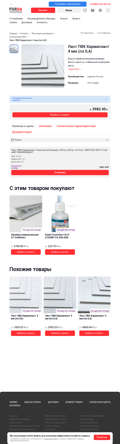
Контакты (42, 22)
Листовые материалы (42, 33)
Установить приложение (67, 4)
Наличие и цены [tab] (23, 126)
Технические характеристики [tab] (76, 126)
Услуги (63, 18)
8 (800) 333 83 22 (100, 4)
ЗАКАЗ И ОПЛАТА (32, 402)
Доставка (27, 22)
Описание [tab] (45, 126)
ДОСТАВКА (53, 402)
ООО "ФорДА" (93, 83)
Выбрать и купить (60, 115)
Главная (13, 33)
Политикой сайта (51, 439)
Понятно (102, 437)
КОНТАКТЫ (15, 405)
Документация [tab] (22, 132)
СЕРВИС (13, 402)
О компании (16, 18)
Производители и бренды (41, 18)
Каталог (24, 33)
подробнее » (74, 69)
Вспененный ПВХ (18, 37)
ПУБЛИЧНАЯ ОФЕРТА (99, 402)
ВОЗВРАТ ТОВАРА (74, 402)
